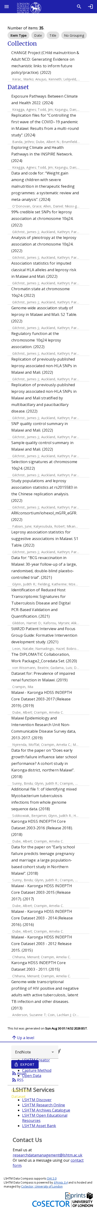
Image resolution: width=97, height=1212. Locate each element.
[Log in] (90, 6)
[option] (18, 35)
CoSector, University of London (42, 1186)
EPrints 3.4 (61, 1182)
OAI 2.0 (52, 1178)
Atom (18, 1073)
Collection (20, 1090)
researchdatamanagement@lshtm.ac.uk (47, 1155)
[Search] (79, 6)
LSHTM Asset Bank (39, 1125)
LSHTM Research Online (43, 1105)
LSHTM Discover (37, 1099)
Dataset (18, 1096)
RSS (17, 1080)
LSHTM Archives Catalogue (46, 1110)
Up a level (22, 1037)
